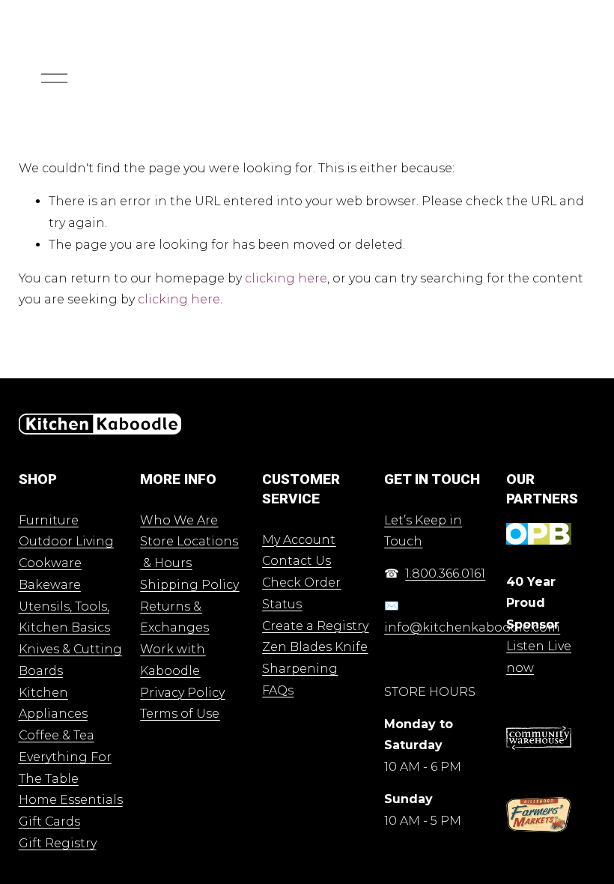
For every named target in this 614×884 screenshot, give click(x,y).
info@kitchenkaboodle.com (472, 627)
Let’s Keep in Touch (423, 531)
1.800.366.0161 (445, 573)
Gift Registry (58, 843)
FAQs (278, 690)
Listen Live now (538, 657)
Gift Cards (49, 821)
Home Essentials (71, 800)
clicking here (286, 278)
